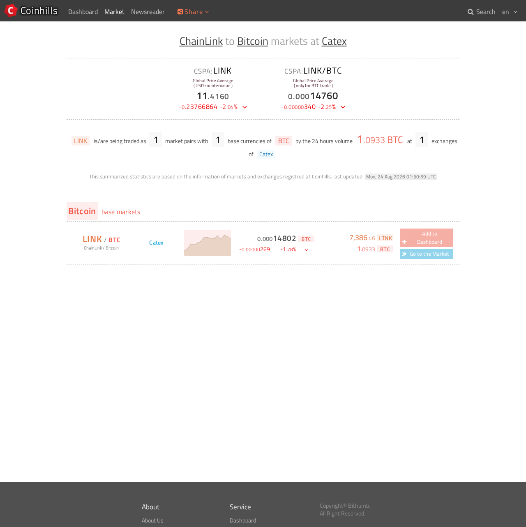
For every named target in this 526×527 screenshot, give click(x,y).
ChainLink (201, 41)
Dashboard (243, 520)
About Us (153, 520)
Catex (334, 41)
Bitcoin (252, 41)
